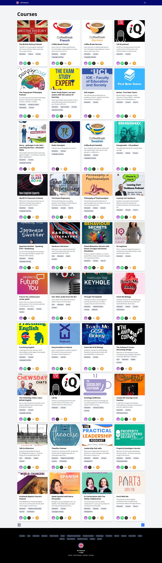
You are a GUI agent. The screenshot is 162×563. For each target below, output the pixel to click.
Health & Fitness (82, 539)
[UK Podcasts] (81, 545)
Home (70, 555)
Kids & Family (54, 536)
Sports (99, 539)
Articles (85, 555)
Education (36, 536)
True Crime (132, 536)
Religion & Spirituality (73, 536)
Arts (29, 536)
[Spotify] (25, 63)
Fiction (117, 536)
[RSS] (37, 63)
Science (92, 539)
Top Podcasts (77, 555)
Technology (99, 536)
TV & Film (109, 536)
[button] (145, 3)
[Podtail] (29, 63)
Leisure (62, 539)
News (140, 536)
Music (62, 536)
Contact (91, 555)
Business (44, 536)
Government (71, 539)
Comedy (22, 536)
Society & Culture (88, 536)
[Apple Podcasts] (21, 63)
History (124, 536)
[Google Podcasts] (33, 63)
